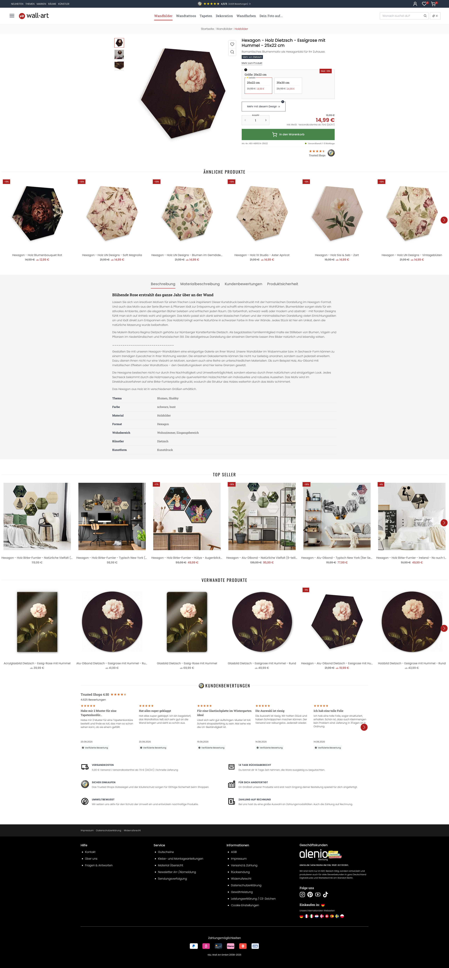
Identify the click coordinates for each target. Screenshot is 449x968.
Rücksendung (240, 872)
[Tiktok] (325, 894)
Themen (30, 4)
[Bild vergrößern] (232, 52)
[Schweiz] (327, 916)
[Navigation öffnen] (11, 15)
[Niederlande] (317, 916)
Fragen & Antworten (99, 865)
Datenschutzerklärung (108, 830)
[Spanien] (332, 916)
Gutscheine (166, 852)
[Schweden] (337, 916)
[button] (182, 93)
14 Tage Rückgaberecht (255, 765)
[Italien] (311, 916)
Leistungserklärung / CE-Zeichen (253, 899)
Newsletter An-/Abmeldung (177, 872)
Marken (41, 4)
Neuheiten (17, 4)
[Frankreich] (306, 916)
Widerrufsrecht (132, 830)
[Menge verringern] (245, 120)
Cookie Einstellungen (245, 905)
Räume (52, 4)
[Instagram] (302, 894)
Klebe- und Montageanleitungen (180, 859)
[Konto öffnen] (415, 3)
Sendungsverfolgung (172, 879)
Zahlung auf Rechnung (255, 799)
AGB (234, 852)
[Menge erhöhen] (266, 120)
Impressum (87, 830)
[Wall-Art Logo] (34, 16)
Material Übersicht (170, 865)
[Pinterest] (310, 894)
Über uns (91, 859)
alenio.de (304, 865)
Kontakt (90, 852)
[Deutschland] (301, 916)
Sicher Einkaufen (103, 782)
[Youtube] (318, 894)
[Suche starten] (424, 15)
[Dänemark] (322, 916)
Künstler (63, 4)
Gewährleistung (242, 892)
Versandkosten (103, 765)
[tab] (163, 284)
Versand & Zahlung (244, 865)
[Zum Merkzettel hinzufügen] (232, 44)
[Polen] (342, 916)
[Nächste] (444, 220)
